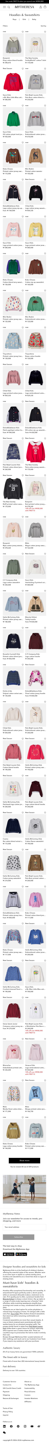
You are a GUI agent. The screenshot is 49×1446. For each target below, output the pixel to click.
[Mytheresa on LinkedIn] (4, 1426)
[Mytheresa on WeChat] (4, 1433)
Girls (24, 19)
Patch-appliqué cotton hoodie (14, 430)
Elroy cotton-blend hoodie (13, 60)
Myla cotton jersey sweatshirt (14, 545)
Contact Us (7, 1385)
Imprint (5, 1415)
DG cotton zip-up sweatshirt (35, 430)
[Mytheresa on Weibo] (38, 1426)
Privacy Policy (8, 1412)
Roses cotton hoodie (32, 356)
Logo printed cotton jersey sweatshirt (17, 245)
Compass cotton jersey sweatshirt (15, 1026)
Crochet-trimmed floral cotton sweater (17, 989)
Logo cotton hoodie (32, 656)
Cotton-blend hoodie (11, 767)
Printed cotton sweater (33, 171)
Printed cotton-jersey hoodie (13, 915)
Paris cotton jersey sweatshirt (36, 467)
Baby (34, 19)
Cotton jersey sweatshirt (12, 878)
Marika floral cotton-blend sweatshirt (17, 1109)
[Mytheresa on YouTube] (32, 1426)
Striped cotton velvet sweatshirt (15, 693)
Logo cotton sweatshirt (11, 582)
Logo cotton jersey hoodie (12, 1146)
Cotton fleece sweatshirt (34, 841)
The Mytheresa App (31, 1385)
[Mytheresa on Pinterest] (18, 1426)
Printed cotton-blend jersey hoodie (16, 467)
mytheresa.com (28, 1440)
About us (27, 1382)
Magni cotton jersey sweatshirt (36, 545)
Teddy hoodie (30, 619)
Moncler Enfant (8, 1299)
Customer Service (9, 1382)
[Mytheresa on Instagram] (25, 1426)
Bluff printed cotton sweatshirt (14, 504)
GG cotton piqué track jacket (13, 134)
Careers (27, 1395)
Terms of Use (8, 1408)
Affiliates (27, 1402)
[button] (23, 31)
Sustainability (29, 1388)
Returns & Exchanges (11, 1398)
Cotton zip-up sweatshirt (34, 282)
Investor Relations (31, 1398)
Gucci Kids (15, 1314)
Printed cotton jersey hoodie (13, 356)
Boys (14, 19)
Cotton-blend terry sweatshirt (14, 282)
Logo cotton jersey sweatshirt (36, 208)
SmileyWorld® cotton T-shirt (35, 60)
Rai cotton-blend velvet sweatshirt (15, 841)
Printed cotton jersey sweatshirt (14, 171)
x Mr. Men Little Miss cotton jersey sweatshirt (19, 97)
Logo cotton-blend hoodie (35, 804)
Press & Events (29, 1392)
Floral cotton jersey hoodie (35, 693)
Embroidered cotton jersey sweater (16, 730)
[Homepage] (24, 7)
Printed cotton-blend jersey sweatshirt (17, 656)
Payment (6, 1392)
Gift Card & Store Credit (12, 1388)
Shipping (6, 1395)
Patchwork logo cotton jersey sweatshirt (17, 804)
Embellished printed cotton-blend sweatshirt (20, 1068)
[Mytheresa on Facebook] (11, 1426)
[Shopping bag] (45, 7)
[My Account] (40, 7)
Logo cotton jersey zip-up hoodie (15, 208)
